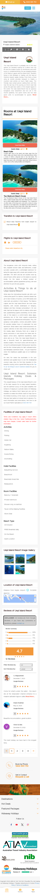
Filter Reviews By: (10, 665)
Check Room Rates (20, 145)
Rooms (7, 891)
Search (28, 8)
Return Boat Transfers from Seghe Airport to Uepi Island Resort (21, 223)
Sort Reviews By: (10, 669)
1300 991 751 (30, 2)
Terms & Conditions (22, 885)
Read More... (30, 696)
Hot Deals (5, 804)
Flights (33, 891)
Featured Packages (10, 809)
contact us (20, 623)
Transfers (20, 891)
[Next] (33, 751)
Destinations (7, 799)
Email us (10, 2)
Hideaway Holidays (10, 814)
